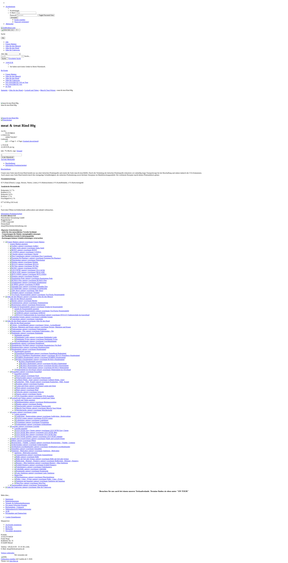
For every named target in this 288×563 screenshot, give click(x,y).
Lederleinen (43, 420)
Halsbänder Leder (50, 337)
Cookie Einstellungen (13, 517)
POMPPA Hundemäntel (57, 357)
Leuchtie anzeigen (20, 428)
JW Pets (35, 266)
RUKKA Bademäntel (59, 364)
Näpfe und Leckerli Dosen (55, 439)
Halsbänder (39, 333)
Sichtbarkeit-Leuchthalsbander (59, 447)
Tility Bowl (39, 291)
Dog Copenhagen (45, 256)
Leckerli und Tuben (47, 398)
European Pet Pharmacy (52, 258)
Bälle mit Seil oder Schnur (59, 459)
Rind (36, 390)
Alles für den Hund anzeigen (20, 323)
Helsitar (35, 262)
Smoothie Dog (42, 286)
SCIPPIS (36, 284)
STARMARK (42, 288)
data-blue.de (13, 561)
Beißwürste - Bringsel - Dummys (66, 461)
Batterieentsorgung (12, 501)
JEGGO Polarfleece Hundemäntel (67, 355)
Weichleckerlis (46, 410)
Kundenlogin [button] (10, 7)
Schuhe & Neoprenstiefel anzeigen (26, 309)
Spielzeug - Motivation (51, 451)
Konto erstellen (19, 20)
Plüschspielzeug (48, 477)
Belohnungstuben (49, 402)
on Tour (25, 82)
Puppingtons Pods (46, 278)
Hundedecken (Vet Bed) (52, 345)
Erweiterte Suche (15, 58)
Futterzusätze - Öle (47, 331)
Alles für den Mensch (13, 46)
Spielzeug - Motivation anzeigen (25, 453)
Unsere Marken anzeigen (19, 244)
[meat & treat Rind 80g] (9, 118)
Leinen (34, 412)
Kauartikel (38, 372)
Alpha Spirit (39, 248)
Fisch (37, 376)
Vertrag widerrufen (7, 553)
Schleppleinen (46, 424)
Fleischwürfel (46, 378)
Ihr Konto (8, 527)
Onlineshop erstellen (8, 559)
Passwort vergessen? (21, 22)
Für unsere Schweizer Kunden (16, 505)
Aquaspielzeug (47, 455)
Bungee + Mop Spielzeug (58, 463)
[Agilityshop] (8, 28)
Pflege (33, 441)
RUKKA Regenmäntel (60, 366)
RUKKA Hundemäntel (55, 359)
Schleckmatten (42, 445)
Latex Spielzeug (48, 473)
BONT (34, 250)
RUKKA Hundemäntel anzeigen (30, 361)
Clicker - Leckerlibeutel (51, 325)
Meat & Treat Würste (53, 408)
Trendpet (36, 293)
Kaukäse (40, 384)
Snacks (39, 394)
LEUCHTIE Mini (50, 432)
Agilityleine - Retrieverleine (61, 416)
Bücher (34, 301)
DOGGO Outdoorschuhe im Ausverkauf (74, 315)
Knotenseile (43, 471)
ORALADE (40, 272)
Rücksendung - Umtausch (14, 507)
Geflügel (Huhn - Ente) (55, 380)
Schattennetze (41, 282)
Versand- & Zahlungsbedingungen (17, 503)
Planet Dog (18, 475)
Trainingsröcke (42, 303)
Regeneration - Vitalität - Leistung (63, 443)
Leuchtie (36, 426)
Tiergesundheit (42, 485)
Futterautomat (41, 329)
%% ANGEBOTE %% (13, 82)
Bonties (39, 404)
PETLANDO (41, 274)
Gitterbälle (42, 469)
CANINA (37, 252)
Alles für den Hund (12, 48)
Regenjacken (40, 305)
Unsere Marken (10, 44)
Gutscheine (38, 319)
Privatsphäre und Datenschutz (16, 513)
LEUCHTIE (40, 270)
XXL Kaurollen (48, 396)
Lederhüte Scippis (46, 317)
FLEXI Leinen (47, 418)
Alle (6, 42)
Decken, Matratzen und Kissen (59, 327)
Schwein (40, 392)
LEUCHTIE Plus (49, 434)
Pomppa (35, 276)
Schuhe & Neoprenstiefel (53, 307)
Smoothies (38, 449)
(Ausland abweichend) (30, 141)
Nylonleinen (44, 422)
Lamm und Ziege (49, 386)
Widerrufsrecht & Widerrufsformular (18, 509)
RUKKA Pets (41, 280)
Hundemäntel (41, 349)
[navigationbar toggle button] (8, 30)
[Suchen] (23, 56)
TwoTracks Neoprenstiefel (54, 295)
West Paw (42, 483)
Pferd (37, 388)
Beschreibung (10, 163)
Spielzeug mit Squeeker (56, 481)
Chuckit (35, 254)
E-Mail (12, 13)
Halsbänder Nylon (50, 339)
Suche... (27, 56)
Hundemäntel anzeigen (22, 351)
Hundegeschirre (43, 347)
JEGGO (35, 264)
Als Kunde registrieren (13, 525)
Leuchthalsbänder (50, 341)
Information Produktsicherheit (16, 165)
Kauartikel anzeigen (21, 374)
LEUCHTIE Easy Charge (59, 430)
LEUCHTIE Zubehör (54, 437)
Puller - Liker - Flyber (54, 479)
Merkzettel (9, 24)
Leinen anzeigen (20, 414)
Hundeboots (39, 343)
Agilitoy (35, 246)
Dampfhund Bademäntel (57, 353)
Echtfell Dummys (49, 465)
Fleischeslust (40, 260)
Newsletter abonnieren (13, 531)
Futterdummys (46, 467)
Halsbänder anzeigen (21, 335)
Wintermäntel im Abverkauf (61, 370)
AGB (7, 511)
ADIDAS (41, 313)
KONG (35, 268)
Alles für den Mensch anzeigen (21, 299)
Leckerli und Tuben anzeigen (24, 400)
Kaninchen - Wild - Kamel (59, 382)
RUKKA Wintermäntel (60, 368)
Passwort (13, 15)
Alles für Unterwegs (12, 50)
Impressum (9, 499)
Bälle (37, 457)
